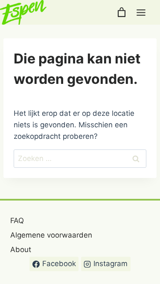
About (20, 249)
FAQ (17, 220)
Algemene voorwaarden (51, 235)
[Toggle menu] (141, 12)
